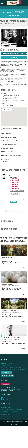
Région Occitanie (9, 23)
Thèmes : (6, 159)
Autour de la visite (14, 16)
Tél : (4, 103)
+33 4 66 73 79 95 (8, 105)
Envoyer (13, 202)
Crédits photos (5, 415)
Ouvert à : (6, 155)
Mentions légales (6, 407)
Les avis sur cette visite (20, 11)
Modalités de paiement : (10, 140)
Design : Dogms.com (7, 421)
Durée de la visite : (8, 144)
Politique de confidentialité (9, 411)
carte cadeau (8, 363)
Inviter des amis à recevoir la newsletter (14, 369)
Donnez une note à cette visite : (14, 176)
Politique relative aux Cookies (10, 413)
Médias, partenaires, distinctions (11, 367)
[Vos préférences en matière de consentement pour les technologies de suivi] (1, 336)
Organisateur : (7, 128)
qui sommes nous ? (6, 365)
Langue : (5, 148)
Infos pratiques (7, 12)
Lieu (4, 93)
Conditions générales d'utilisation (11, 409)
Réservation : (7, 151)
